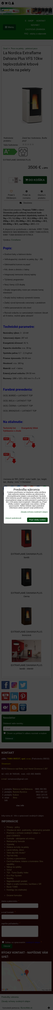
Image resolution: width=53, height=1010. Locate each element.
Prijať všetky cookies (37, 520)
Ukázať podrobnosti (13, 518)
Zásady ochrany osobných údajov (34, 512)
